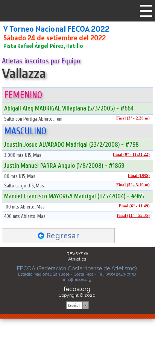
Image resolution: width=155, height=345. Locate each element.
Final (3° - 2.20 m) (133, 118)
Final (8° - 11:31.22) (131, 154)
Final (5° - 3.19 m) (133, 185)
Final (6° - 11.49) (134, 206)
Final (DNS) (139, 175)
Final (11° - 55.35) (133, 215)
